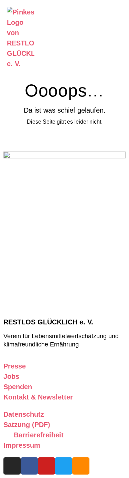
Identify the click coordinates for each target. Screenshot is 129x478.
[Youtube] (46, 466)
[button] (104, 37)
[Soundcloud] (80, 466)
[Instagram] (12, 466)
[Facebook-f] (29, 466)
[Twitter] (63, 466)
